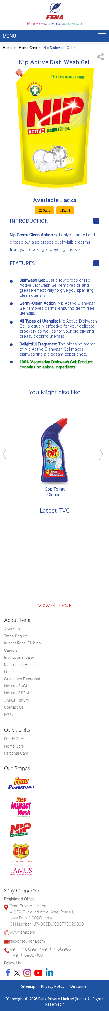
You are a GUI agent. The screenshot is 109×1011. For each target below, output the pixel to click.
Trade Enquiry (16, 636)
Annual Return (16, 700)
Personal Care (16, 753)
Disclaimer (79, 986)
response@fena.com (27, 941)
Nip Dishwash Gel (57, 48)
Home (7, 48)
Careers (10, 650)
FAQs (8, 714)
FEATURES (22, 262)
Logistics (11, 671)
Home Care (28, 48)
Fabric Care (14, 738)
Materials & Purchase (22, 664)
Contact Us (13, 707)
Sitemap (28, 986)
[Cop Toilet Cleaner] (54, 451)
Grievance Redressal (22, 678)
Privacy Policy (53, 986)
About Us (12, 629)
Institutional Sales (19, 657)
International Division (22, 643)
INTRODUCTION (29, 220)
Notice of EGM (16, 692)
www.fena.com (22, 932)
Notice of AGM (16, 685)
